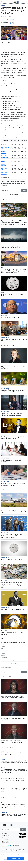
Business (3, 532)
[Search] (26, 2)
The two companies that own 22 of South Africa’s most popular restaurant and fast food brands (13, 806)
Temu (3, 655)
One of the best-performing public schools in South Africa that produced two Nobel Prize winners (14, 790)
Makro (3, 651)
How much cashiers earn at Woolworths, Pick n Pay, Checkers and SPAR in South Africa (13, 780)
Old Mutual (23, 68)
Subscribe (24, 190)
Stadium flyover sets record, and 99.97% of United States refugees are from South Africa (14, 761)
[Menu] (1, 2)
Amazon (4, 648)
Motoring (3, 509)
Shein (3, 653)
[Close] (26, 854)
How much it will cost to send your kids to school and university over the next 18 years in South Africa (13, 183)
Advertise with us (6, 835)
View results (14, 663)
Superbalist (4, 657)
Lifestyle (3, 219)
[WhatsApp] (10, 19)
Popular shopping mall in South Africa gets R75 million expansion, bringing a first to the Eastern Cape (13, 271)
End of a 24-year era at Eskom (10, 317)
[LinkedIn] (7, 19)
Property (3, 267)
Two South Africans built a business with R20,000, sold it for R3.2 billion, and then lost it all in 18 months (14, 770)
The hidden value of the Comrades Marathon (14, 798)
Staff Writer (3, 16)
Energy (2, 315)
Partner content (5, 364)
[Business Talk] (17, 845)
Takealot (4, 646)
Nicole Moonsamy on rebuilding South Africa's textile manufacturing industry (12, 696)
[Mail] (13, 19)
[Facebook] (2, 19)
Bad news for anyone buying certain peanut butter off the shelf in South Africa (13, 814)
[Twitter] (5, 19)
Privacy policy (6, 839)
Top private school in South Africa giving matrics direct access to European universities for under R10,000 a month (14, 222)
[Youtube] (13, 845)
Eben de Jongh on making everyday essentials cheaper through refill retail (12, 741)
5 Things (3, 759)
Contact (4, 837)
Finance (3, 5)
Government (4, 337)
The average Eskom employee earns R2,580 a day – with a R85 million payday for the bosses (12, 535)
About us (4, 833)
